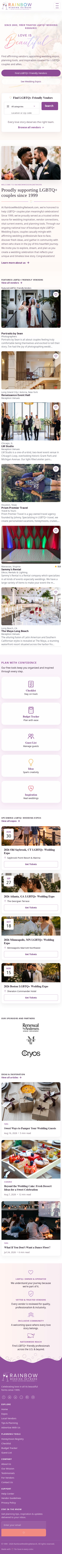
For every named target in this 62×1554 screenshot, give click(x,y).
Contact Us (7, 1482)
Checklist (6, 1443)
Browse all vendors (29, 127)
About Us (6, 1463)
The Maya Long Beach (15, 631)
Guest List (6, 1452)
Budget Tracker (9, 1447)
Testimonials (8, 1473)
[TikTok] (21, 1397)
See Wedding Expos (31, 81)
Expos (4, 1413)
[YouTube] (27, 1397)
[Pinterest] (15, 1397)
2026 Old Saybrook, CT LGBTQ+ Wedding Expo (29, 851)
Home (4, 1409)
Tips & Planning (9, 1422)
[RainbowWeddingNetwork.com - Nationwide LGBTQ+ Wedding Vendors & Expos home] (20, 5)
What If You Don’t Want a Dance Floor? (27, 1247)
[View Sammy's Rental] (31, 545)
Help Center (7, 1493)
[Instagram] (9, 1397)
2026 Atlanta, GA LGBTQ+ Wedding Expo (29, 896)
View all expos (9, 821)
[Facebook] (3, 1397)
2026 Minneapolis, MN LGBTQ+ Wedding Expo (29, 941)
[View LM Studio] (31, 421)
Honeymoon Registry (12, 1438)
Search (49, 106)
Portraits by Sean (12, 333)
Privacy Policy (8, 1502)
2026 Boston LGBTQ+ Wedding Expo (26, 986)
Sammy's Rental (11, 569)
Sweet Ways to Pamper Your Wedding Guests (30, 1128)
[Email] (33, 1397)
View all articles (9, 1077)
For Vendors (7, 1477)
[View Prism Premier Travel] (31, 483)
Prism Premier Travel (14, 507)
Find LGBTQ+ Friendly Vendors (31, 73)
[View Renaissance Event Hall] (31, 370)
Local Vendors (8, 1418)
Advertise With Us (10, 1427)
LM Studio (7, 446)
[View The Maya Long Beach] (31, 606)
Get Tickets (31, 864)
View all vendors (10, 282)
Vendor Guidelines (11, 1498)
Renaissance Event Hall (15, 395)
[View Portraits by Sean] (31, 309)
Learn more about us (13, 262)
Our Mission (7, 1468)
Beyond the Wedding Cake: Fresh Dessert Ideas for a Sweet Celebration (28, 1187)
